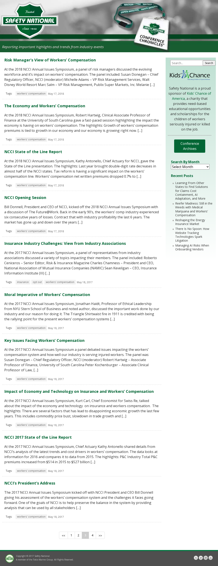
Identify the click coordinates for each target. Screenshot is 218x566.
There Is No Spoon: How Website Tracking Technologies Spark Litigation (192, 234)
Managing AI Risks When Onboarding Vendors (192, 247)
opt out (37, 282)
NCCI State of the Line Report (33, 151)
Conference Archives (190, 146)
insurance (23, 282)
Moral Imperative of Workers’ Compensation (47, 294)
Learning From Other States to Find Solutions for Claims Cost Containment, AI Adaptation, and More (191, 190)
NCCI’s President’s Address (29, 483)
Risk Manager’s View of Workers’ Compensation (50, 59)
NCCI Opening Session (25, 197)
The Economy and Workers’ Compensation (44, 105)
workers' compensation (31, 93)
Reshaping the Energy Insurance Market (190, 222)
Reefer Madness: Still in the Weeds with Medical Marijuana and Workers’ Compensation (193, 209)
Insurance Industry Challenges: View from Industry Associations (65, 243)
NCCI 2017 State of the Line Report (38, 437)
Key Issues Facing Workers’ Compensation (44, 340)
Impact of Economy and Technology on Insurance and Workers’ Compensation (79, 391)
